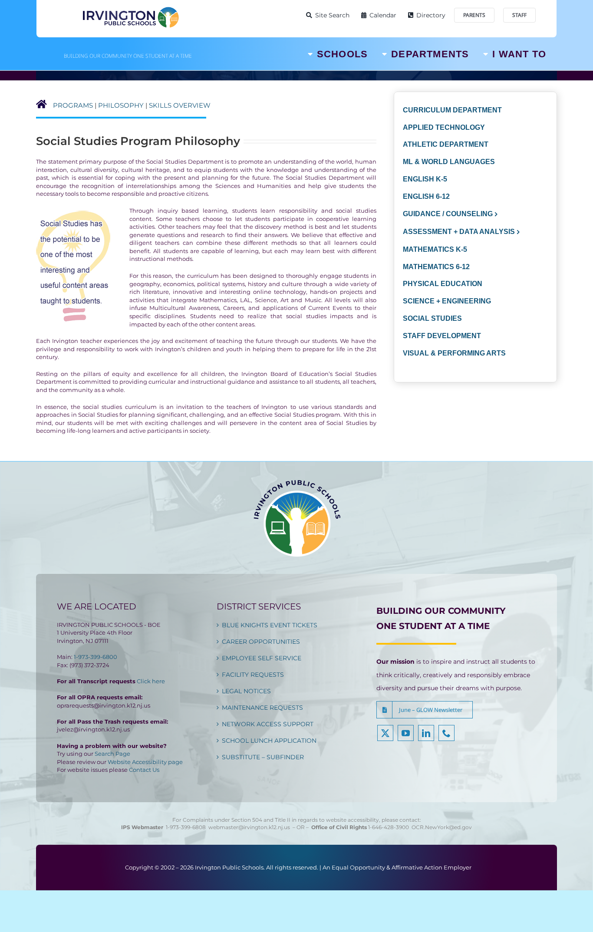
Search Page (112, 753)
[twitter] (385, 733)
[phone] (446, 733)
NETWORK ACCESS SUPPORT (267, 724)
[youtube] (406, 733)
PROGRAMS (73, 105)
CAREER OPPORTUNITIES (261, 641)
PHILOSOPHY (121, 105)
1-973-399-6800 (95, 656)
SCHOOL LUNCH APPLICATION (269, 740)
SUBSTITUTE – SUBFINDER (263, 757)
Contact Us (144, 769)
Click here (151, 681)
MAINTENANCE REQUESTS (262, 707)
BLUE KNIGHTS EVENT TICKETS (269, 625)
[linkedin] (426, 733)
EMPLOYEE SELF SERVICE (261, 658)
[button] (424, 709)
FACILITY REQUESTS (253, 674)
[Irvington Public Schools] (130, 8)
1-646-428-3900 (390, 827)
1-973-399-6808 (186, 827)
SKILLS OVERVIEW (180, 105)
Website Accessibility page (145, 761)
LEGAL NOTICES (246, 691)
